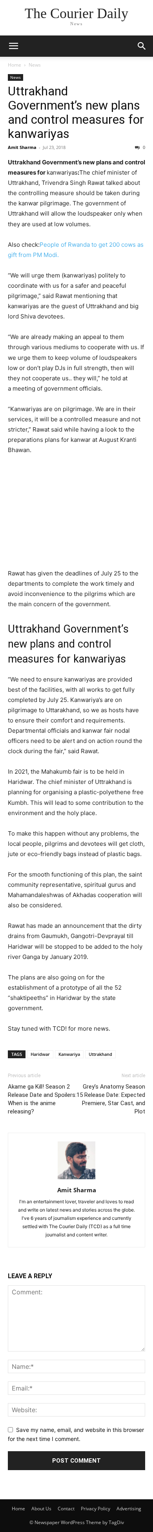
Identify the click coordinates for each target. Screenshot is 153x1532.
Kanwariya (69, 1054)
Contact (66, 1508)
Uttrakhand (100, 1054)
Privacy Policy (95, 1508)
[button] (13, 46)
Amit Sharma (22, 147)
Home (14, 64)
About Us (41, 1508)
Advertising (129, 1508)
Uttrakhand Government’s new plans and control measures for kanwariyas (76, 112)
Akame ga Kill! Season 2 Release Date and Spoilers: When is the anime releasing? (42, 1099)
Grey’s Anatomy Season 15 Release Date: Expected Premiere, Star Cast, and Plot (110, 1099)
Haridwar (40, 1054)
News (35, 64)
